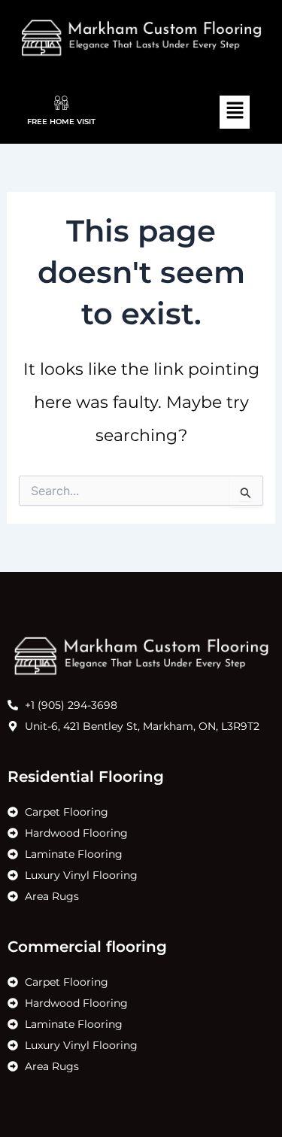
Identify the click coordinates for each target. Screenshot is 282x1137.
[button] (235, 112)
